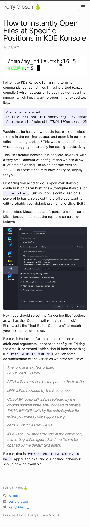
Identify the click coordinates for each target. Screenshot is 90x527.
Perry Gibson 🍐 (22, 6)
